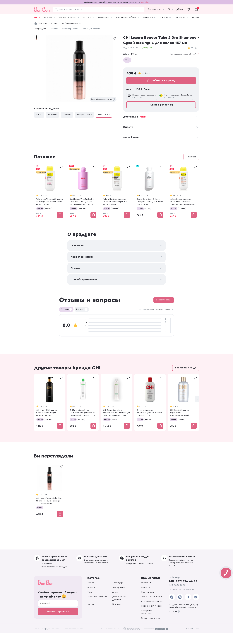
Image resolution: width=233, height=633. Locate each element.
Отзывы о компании (151, 596)
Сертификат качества (101, 99)
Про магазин (147, 592)
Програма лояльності (146, 612)
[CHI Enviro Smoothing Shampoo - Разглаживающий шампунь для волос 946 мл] (116, 402)
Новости (145, 587)
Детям (90, 604)
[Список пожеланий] (114, 38)
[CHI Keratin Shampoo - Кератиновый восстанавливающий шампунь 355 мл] (183, 402)
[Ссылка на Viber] (196, 597)
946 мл (81, 419)
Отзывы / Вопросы (91, 29)
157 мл (127, 60)
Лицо (115, 592)
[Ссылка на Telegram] (188, 597)
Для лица (87, 17)
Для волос (47, 17)
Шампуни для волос (74, 23)
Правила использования (73, 629)
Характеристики (70, 29)
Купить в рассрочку (161, 104)
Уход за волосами (56, 23)
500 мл (40, 208)
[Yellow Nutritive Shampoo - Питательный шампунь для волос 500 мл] (116, 191)
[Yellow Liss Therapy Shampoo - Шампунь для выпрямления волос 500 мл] (49, 191)
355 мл (73, 419)
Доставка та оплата (151, 601)
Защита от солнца (67, 17)
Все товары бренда (185, 368)
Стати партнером (150, 618)
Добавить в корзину (163, 80)
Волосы (91, 587)
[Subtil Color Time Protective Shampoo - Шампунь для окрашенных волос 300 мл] (83, 191)
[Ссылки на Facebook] (172, 597)
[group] (79, 68)
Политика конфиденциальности (46, 629)
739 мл (48, 419)
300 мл (73, 208)
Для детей (148, 17)
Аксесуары (118, 583)
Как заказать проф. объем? (183, 54)
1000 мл (48, 208)
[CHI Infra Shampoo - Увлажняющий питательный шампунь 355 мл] (149, 402)
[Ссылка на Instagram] (180, 597)
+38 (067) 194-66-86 (183, 581)
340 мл (40, 419)
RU (169, 9)
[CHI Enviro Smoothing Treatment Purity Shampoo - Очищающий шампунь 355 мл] (83, 402)
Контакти (146, 583)
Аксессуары (103, 17)
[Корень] (35, 23)
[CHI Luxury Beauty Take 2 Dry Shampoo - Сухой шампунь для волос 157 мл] (49, 490)
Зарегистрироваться (58, 611)
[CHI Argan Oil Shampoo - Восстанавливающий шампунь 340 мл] (49, 402)
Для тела (164, 17)
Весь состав (104, 114)
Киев (142, 116)
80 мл (147, 208)
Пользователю (154, 9)
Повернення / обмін (151, 606)
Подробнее (145, 2)
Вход (181, 9)
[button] (197, 399)
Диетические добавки (126, 17)
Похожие (54, 29)
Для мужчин (180, 17)
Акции (37, 17)
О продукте (40, 29)
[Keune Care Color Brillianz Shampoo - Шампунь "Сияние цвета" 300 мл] (149, 191)
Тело (89, 592)
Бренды (195, 17)
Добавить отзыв (164, 300)
